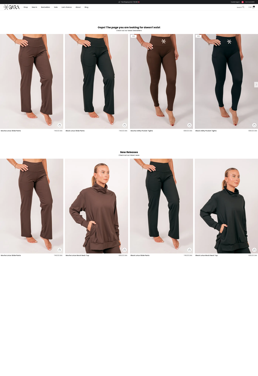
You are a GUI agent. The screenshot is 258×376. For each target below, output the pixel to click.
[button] (242, 2)
